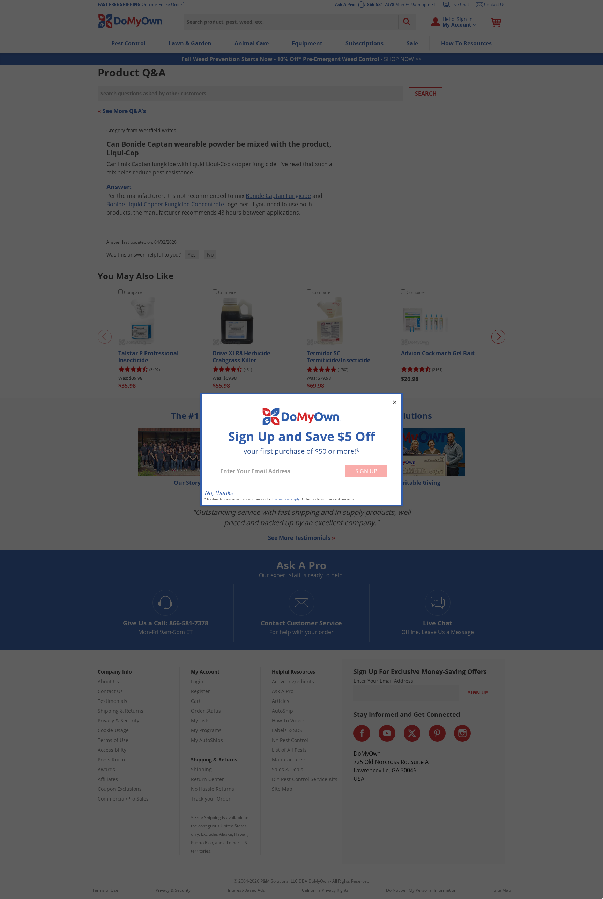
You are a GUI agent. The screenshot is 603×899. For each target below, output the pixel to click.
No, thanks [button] (218, 493)
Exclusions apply (286, 499)
